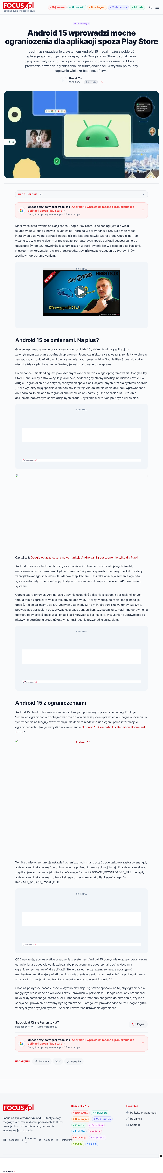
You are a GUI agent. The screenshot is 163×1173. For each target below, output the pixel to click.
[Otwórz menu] (157, 7)
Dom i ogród (98, 7)
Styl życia (99, 1137)
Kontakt (135, 1124)
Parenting (97, 1125)
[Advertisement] (81, 435)
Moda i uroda (119, 7)
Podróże (80, 1131)
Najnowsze (58, 7)
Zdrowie (138, 7)
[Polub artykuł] (102, 82)
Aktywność (77, 7)
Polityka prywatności (143, 1112)
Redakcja (136, 1118)
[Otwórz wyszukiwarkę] (150, 7)
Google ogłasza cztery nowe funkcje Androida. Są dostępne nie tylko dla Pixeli (84, 557)
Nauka (93, 1143)
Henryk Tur (75, 78)
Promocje (80, 1137)
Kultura (96, 1131)
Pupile (78, 1143)
